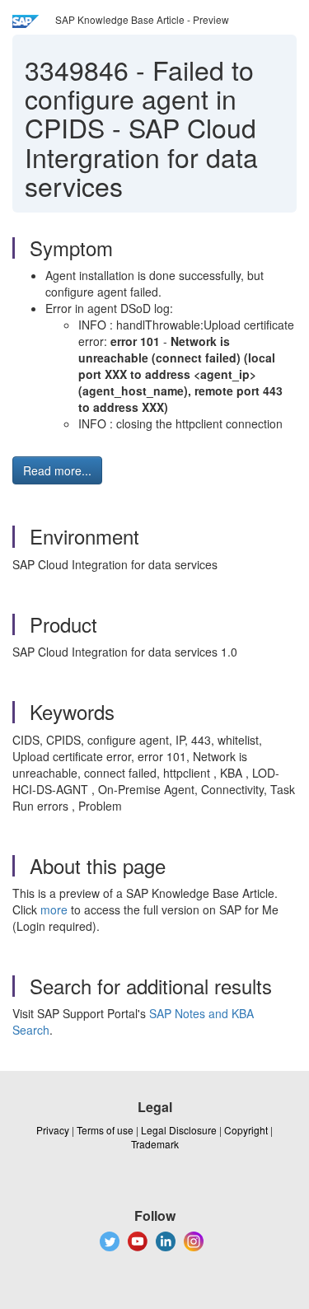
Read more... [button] (57, 470)
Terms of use (105, 1130)
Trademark (155, 1144)
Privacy (52, 1130)
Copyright (246, 1130)
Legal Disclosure (179, 1130)
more (54, 909)
